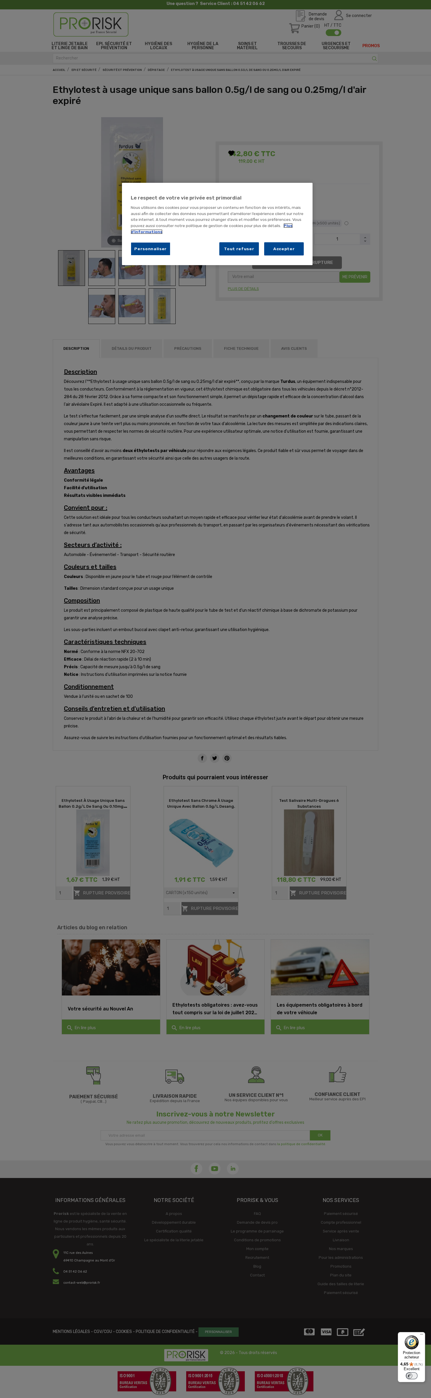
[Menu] (421, 1335)
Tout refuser (239, 248)
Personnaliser (150, 248)
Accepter (284, 248)
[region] (217, 224)
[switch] (412, 1375)
